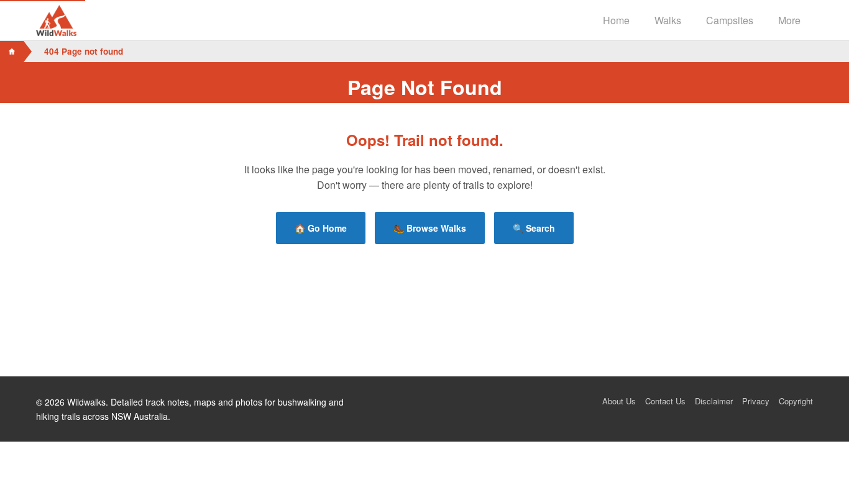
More (789, 20)
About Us (619, 401)
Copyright (796, 401)
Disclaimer (714, 401)
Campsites (729, 20)
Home (616, 20)
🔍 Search (534, 228)
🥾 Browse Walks (429, 228)
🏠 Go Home (321, 228)
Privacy (755, 401)
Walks (667, 20)
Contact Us (665, 401)
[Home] (12, 51)
